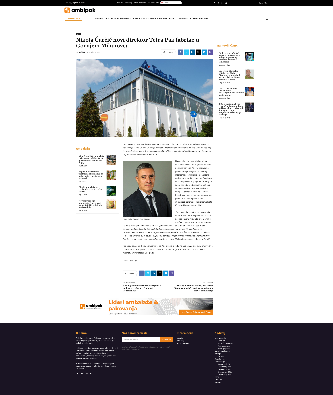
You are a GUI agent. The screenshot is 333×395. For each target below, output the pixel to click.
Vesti (78, 34)
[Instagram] (218, 3)
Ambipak (82, 52)
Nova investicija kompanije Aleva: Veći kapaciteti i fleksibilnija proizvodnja (90, 204)
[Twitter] (186, 52)
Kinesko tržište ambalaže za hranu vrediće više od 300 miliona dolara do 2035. (91, 159)
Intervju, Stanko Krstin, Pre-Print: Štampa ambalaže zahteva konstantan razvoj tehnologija (193, 288)
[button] (267, 19)
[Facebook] (214, 3)
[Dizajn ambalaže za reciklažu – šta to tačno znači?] (111, 191)
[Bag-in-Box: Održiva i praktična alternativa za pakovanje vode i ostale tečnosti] (111, 175)
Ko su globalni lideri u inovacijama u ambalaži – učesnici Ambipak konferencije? (142, 288)
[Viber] (210, 52)
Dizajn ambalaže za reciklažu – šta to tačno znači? (90, 189)
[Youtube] (226, 3)
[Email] (198, 52)
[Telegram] (204, 52)
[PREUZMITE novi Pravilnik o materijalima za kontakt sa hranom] (249, 91)
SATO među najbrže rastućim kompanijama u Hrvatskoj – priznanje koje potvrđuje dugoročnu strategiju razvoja (231, 109)
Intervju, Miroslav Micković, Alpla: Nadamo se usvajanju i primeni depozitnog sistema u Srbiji (230, 75)
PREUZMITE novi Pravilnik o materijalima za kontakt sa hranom (231, 91)
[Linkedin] (222, 3)
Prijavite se (166, 339)
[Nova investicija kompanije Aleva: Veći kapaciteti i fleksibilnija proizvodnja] (111, 204)
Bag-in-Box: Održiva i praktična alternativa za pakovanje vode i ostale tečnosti (91, 175)
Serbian (166, 3)
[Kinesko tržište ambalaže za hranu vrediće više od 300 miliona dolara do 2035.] (111, 160)
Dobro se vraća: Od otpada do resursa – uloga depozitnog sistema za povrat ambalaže (229, 57)
